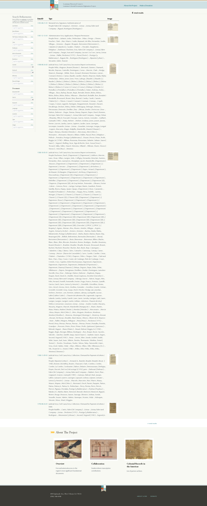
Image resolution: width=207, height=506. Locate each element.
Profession (22, 48)
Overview (60, 464)
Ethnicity (22, 75)
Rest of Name (22, 31)
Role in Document (22, 53)
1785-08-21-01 (42, 23)
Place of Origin (22, 81)
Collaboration (97, 464)
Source (22, 97)
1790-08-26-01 (42, 404)
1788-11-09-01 (42, 355)
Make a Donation (146, 6)
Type (22, 119)
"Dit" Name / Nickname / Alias (22, 37)
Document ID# (22, 92)
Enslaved (22, 70)
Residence (22, 59)
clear (32, 26)
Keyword (22, 103)
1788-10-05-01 (42, 153)
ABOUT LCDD (142, 496)
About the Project (130, 6)
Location (22, 114)
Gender (22, 64)
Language (22, 108)
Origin (22, 125)
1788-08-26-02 (42, 65)
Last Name (22, 26)
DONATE (154, 496)
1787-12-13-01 (42, 36)
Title (22, 42)
